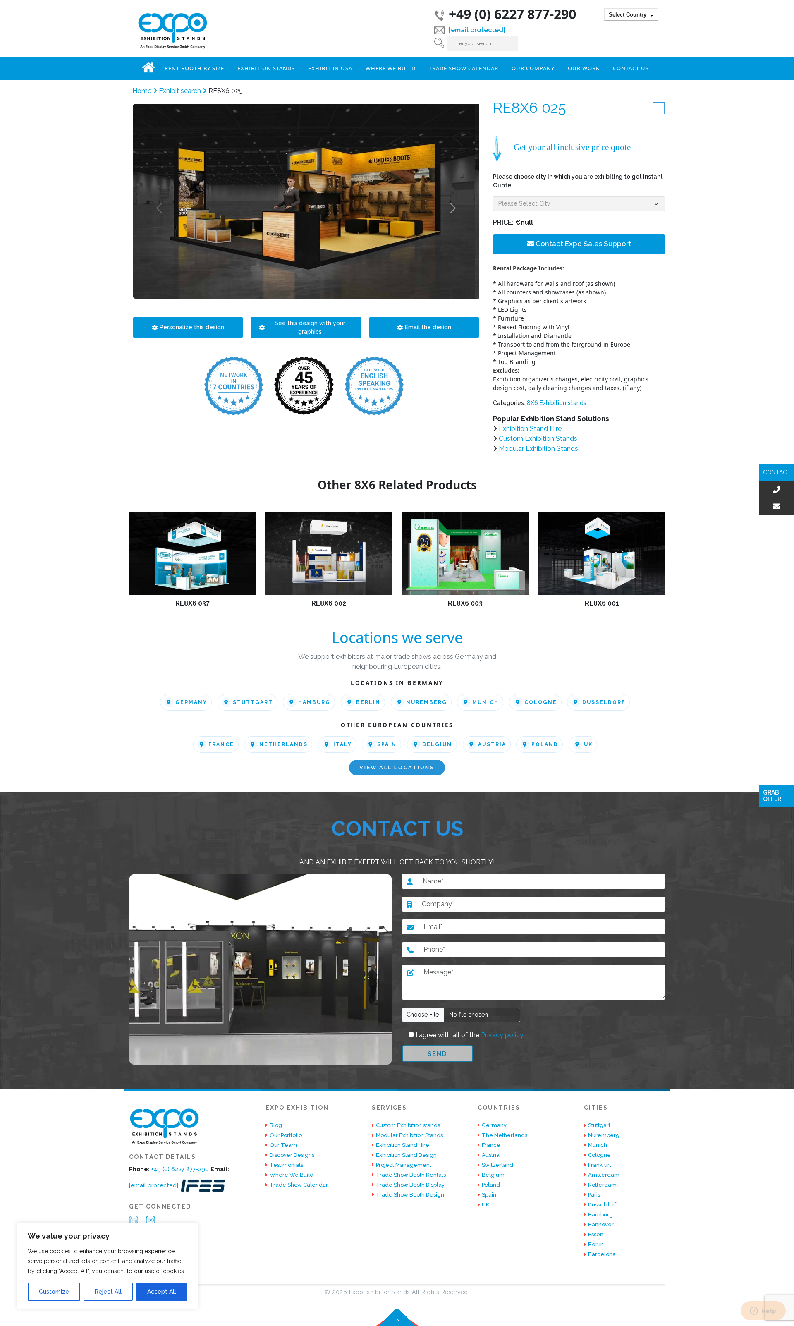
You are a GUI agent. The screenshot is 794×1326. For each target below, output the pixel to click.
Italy (342, 744)
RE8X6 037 (192, 603)
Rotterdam (602, 1185)
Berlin (368, 702)
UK (588, 744)
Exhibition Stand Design (406, 1155)
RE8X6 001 (602, 603)
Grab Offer (772, 795)
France (221, 744)
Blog (276, 1125)
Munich (485, 702)
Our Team (283, 1145)
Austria (492, 744)
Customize (54, 1291)
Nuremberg (426, 702)
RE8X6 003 (465, 603)
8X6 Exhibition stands (556, 403)
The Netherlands (504, 1135)
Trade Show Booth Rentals (411, 1175)
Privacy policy (501, 1035)
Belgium (437, 744)
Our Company (533, 68)
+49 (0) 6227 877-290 (512, 14)
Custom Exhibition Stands (538, 439)
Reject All (108, 1291)
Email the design (428, 327)
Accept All (161, 1291)
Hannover (601, 1224)
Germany (191, 702)
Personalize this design (192, 327)
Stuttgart (253, 702)
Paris (594, 1195)
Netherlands (283, 744)
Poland (544, 744)
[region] (107, 1266)
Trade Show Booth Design (410, 1195)
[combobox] (631, 14)
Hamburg (314, 702)
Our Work (584, 68)
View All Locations (396, 768)
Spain (387, 744)
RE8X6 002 (328, 603)
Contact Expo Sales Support (582, 243)
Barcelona (602, 1254)
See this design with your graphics (310, 327)
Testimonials (286, 1165)
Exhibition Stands (266, 68)
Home (148, 67)
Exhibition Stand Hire (530, 429)
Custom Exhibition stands (408, 1125)
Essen (595, 1234)
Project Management (403, 1165)
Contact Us (631, 68)
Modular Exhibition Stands (538, 448)
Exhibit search (181, 91)
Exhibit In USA (330, 68)
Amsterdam (603, 1175)
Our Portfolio (286, 1135)
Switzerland (497, 1165)
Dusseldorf (603, 702)
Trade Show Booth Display (410, 1185)
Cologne (540, 702)
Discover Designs (292, 1155)
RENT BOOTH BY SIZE (194, 68)
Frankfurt (599, 1165)
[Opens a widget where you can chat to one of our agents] (763, 1311)
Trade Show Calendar (463, 68)
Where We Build (391, 68)
